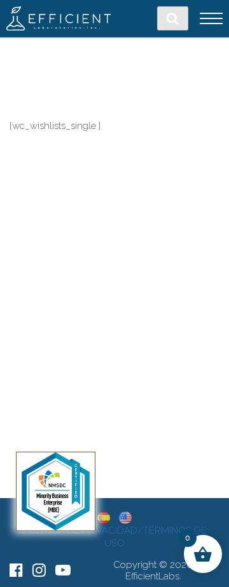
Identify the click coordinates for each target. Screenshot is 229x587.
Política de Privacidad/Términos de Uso (115, 537)
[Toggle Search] (172, 18)
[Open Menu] (211, 18)
